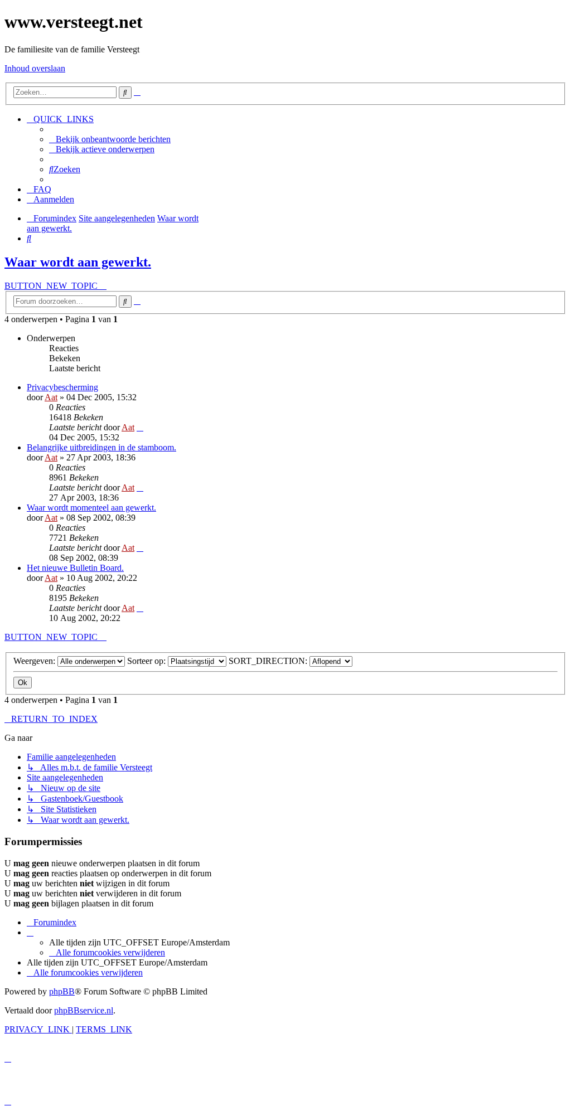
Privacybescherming (62, 387)
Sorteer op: (147, 661)
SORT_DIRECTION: (269, 661)
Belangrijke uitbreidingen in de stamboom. (101, 447)
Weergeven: (35, 661)
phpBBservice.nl (83, 1010)
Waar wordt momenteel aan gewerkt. (91, 507)
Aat (51, 397)
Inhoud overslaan (34, 68)
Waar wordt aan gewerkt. (77, 262)
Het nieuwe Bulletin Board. (75, 568)
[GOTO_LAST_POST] (140, 427)
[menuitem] (110, 139)
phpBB (62, 991)
